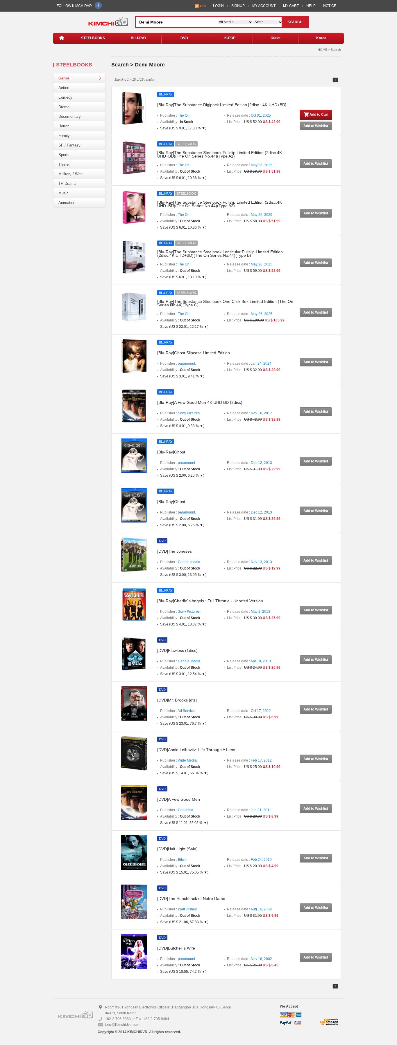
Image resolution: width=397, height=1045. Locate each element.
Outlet (275, 38)
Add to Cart (319, 115)
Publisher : (175, 115)
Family (64, 135)
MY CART (291, 6)
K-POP (229, 38)
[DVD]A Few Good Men (178, 799)
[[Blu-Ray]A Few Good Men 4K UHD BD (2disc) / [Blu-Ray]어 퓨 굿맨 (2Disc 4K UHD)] (134, 406)
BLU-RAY (138, 38)
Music (63, 193)
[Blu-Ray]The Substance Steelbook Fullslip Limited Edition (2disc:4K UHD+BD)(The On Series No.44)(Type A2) (219, 204)
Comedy (65, 97)
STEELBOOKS (93, 38)
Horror (63, 126)
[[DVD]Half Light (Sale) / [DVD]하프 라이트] (134, 852)
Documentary (69, 116)
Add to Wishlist (315, 126)
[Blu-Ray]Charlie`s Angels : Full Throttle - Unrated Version (210, 601)
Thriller (64, 164)
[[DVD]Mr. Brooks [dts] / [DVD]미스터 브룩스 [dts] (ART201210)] (134, 703)
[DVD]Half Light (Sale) (177, 849)
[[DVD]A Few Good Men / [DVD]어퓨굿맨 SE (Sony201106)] (134, 802)
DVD (184, 38)
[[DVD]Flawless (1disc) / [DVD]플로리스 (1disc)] (134, 654)
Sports (63, 155)
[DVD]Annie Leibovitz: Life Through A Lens (196, 749)
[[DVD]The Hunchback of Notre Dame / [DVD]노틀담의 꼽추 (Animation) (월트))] (134, 902)
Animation (66, 202)
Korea (321, 38)
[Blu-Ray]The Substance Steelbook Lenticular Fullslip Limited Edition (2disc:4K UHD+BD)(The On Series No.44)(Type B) (220, 254)
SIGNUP (238, 6)
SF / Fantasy (69, 145)
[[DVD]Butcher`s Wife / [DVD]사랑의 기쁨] (134, 951)
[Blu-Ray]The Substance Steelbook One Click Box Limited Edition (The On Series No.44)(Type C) (225, 303)
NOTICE (329, 6)
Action (63, 88)
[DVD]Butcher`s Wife (176, 948)
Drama (63, 107)
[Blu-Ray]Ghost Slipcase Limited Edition (193, 352)
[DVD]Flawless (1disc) (177, 650)
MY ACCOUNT (264, 6)
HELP (311, 6)
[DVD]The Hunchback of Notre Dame (191, 898)
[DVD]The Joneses (174, 551)
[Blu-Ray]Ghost (171, 452)
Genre (63, 78)
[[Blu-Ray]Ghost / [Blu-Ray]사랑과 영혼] (134, 455)
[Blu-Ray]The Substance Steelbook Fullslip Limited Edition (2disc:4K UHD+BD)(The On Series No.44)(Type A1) (219, 154)
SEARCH (295, 22)
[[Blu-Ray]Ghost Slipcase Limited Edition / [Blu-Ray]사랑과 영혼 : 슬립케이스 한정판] (134, 356)
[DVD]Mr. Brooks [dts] (177, 700)
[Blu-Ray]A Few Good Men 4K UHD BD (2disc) (199, 402)
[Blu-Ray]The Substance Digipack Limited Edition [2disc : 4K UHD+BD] (221, 104)
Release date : (249, 115)
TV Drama (67, 183)
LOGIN (218, 6)
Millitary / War (70, 174)
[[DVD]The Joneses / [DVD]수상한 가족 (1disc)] (134, 554)
